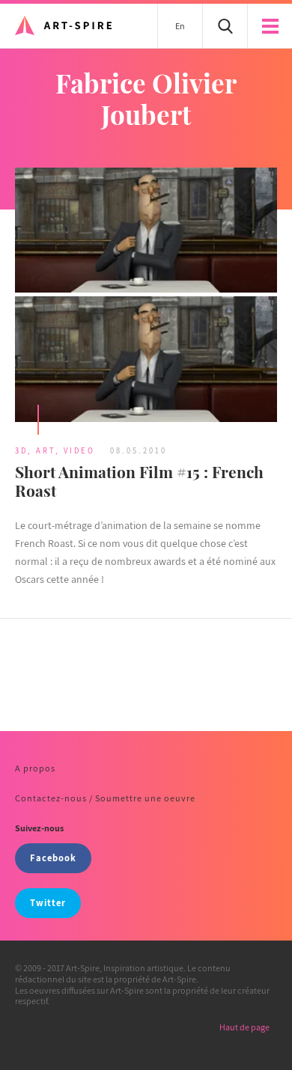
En (180, 25)
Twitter (48, 902)
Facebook (53, 858)
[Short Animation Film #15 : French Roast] (146, 297)
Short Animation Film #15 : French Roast (139, 481)
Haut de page (244, 1027)
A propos (35, 768)
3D (21, 450)
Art (45, 450)
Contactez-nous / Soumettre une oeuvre (105, 798)
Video (79, 450)
